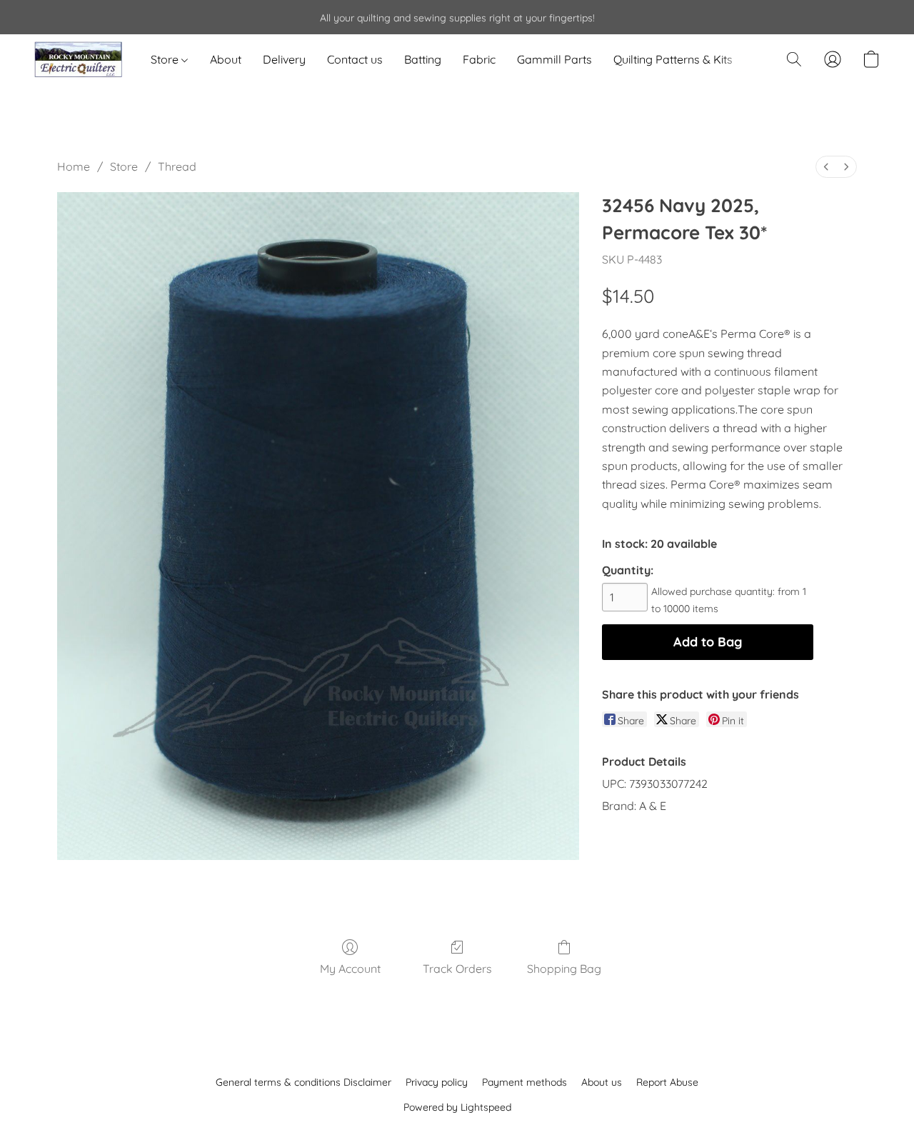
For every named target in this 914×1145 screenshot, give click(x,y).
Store (166, 59)
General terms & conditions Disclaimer (303, 1082)
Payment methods (524, 1082)
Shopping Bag (564, 968)
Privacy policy (437, 1082)
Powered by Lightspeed (457, 1107)
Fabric (479, 59)
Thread (177, 166)
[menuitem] (826, 166)
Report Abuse (667, 1082)
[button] (78, 59)
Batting (422, 59)
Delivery (284, 59)
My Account (350, 968)
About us (601, 1082)
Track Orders (457, 968)
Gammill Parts (554, 59)
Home (73, 166)
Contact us (355, 59)
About (225, 59)
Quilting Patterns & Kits (673, 59)
